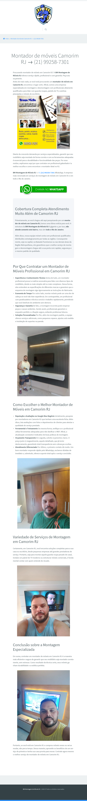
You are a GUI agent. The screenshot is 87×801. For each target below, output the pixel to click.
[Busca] (44, 27)
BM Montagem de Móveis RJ (31, 789)
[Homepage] (43, 14)
